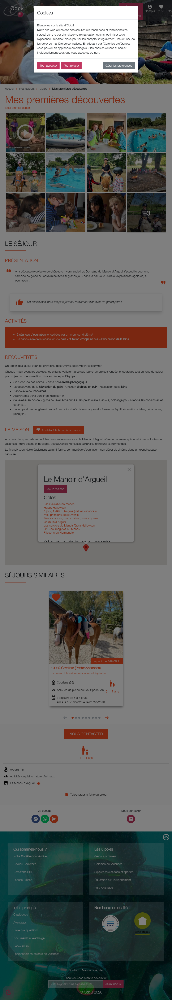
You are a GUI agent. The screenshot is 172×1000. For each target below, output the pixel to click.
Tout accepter (48, 65)
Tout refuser (71, 65)
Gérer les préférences (119, 65)
